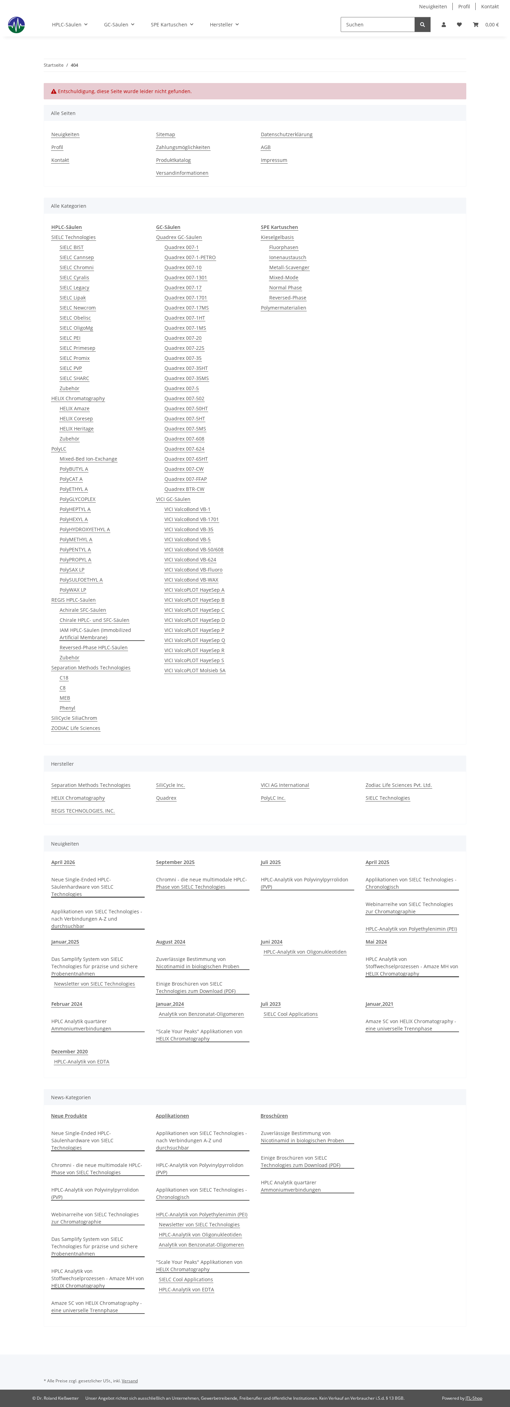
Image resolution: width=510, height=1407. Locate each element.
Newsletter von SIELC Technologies (94, 983)
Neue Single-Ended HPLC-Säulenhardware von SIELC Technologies (82, 886)
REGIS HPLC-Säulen (73, 599)
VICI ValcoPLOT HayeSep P (194, 630)
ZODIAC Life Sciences (75, 728)
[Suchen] (423, 24)
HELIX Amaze (75, 408)
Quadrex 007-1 (181, 247)
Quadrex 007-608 (184, 438)
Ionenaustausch (287, 257)
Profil (464, 6)
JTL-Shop (474, 1398)
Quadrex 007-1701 (185, 297)
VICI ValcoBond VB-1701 (191, 519)
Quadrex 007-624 (184, 448)
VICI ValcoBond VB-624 (190, 559)
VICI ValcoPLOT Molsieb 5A (195, 670)
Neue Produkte (69, 1115)
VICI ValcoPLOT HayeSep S (194, 660)
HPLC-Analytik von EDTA (81, 1061)
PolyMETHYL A (76, 539)
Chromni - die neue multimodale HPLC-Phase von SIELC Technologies (201, 883)
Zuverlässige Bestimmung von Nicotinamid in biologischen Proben (197, 963)
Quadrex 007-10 (183, 267)
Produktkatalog (173, 160)
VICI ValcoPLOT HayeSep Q (194, 640)
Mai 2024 (376, 941)
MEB (65, 697)
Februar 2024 (66, 1004)
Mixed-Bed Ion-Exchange (88, 458)
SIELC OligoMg (76, 327)
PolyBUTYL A (74, 469)
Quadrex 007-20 (183, 338)
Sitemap (165, 134)
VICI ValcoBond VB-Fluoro (193, 569)
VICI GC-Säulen (173, 499)
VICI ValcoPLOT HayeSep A (194, 589)
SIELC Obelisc (75, 317)
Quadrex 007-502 (184, 398)
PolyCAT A (71, 479)
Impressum (274, 160)
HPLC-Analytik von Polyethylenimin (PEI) (411, 928)
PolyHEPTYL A (75, 509)
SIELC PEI (70, 338)
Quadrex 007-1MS (185, 327)
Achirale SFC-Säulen (83, 610)
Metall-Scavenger (289, 267)
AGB (266, 147)
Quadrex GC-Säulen (179, 237)
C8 (63, 687)
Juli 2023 (271, 1004)
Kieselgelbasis (277, 237)
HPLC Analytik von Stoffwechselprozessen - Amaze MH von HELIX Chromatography (412, 966)
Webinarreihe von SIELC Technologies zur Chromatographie (409, 908)
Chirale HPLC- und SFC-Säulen (94, 620)
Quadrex (166, 798)
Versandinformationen (182, 173)
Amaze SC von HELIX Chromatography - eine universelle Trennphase (411, 1025)
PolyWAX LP (73, 589)
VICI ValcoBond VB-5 (187, 539)
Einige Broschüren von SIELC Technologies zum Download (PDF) (196, 987)
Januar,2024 (170, 1004)
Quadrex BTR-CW (184, 489)
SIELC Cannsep (77, 257)
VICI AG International (285, 785)
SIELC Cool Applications (291, 1014)
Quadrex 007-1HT (184, 317)
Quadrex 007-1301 (185, 277)
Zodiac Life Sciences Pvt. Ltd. (399, 785)
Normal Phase (285, 287)
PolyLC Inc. (273, 798)
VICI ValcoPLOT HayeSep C (194, 610)
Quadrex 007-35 (183, 358)
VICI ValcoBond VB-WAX (191, 579)
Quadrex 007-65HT (186, 458)
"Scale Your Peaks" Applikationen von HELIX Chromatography (199, 1035)
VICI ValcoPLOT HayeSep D (194, 620)
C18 (64, 677)
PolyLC (58, 448)
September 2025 (175, 862)
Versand (130, 1381)
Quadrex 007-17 (183, 287)
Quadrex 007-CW (184, 469)
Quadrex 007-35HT (186, 368)
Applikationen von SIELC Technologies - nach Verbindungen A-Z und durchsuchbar (96, 918)
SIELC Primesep (77, 348)
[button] (443, 24)
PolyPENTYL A (75, 549)
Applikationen (172, 1115)
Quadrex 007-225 (184, 348)
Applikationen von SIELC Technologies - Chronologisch (411, 883)
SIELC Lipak (73, 297)
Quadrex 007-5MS (185, 428)
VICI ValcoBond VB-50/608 (193, 549)
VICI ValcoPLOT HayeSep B (194, 599)
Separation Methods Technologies (90, 667)
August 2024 (170, 941)
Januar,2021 (379, 1004)
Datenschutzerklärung (287, 134)
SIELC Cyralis (74, 277)
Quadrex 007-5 (181, 388)
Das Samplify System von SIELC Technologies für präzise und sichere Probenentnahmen (94, 966)
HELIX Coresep (76, 418)
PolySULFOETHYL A (81, 579)
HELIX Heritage (77, 428)
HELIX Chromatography (78, 398)
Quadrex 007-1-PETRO (190, 257)
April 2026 (63, 862)
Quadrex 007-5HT (184, 418)
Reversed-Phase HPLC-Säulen (94, 647)
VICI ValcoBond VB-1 (187, 509)
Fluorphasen (283, 247)
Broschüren (274, 1115)
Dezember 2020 (69, 1051)
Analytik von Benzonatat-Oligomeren (201, 1014)
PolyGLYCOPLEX (77, 499)
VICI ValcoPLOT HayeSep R (194, 650)
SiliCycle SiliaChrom (74, 718)
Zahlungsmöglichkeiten (183, 147)
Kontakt (490, 6)
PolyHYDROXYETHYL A (85, 529)
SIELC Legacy (74, 287)
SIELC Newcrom (78, 307)
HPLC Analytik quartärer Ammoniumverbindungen (81, 1025)
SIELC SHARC (74, 378)
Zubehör (69, 388)
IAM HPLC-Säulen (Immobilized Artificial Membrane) (95, 634)
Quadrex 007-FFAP (185, 479)
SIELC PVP (71, 368)
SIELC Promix (75, 358)
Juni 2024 (271, 941)
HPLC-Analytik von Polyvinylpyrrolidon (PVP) (304, 883)
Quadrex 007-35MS (186, 378)
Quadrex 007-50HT (186, 408)
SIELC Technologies (73, 237)
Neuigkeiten (433, 6)
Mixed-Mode (283, 277)
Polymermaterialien (283, 307)
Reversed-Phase (287, 297)
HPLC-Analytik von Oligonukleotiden (305, 951)
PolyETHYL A (74, 489)
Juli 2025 (271, 862)
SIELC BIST (72, 247)
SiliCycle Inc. (170, 785)
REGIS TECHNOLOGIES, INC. (83, 810)
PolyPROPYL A (75, 559)
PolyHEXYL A (74, 519)
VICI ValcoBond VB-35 (188, 529)
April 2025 (377, 862)
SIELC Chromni (77, 267)
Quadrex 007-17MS (186, 307)
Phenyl (67, 708)
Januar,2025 (65, 941)
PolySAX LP (72, 569)
